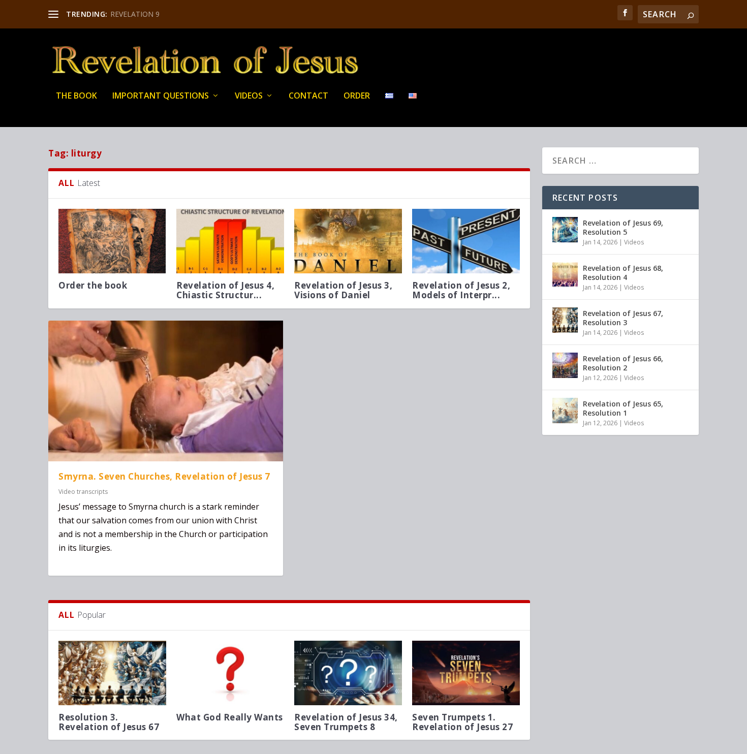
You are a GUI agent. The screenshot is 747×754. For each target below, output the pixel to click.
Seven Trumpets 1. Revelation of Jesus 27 (462, 722)
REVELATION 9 (135, 14)
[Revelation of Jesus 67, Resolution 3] (565, 320)
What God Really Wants (229, 717)
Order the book (92, 285)
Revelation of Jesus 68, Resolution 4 (623, 272)
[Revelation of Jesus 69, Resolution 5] (565, 229)
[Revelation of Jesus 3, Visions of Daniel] (348, 241)
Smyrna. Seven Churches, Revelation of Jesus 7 (164, 476)
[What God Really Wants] (230, 673)
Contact (308, 96)
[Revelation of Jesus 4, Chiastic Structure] (230, 241)
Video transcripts (83, 491)
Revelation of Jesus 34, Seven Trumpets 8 (346, 722)
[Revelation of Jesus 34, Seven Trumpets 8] (348, 673)
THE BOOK (76, 96)
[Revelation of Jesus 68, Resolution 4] (565, 275)
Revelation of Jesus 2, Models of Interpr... (461, 290)
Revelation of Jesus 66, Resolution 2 (623, 363)
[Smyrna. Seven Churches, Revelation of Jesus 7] (165, 391)
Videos (249, 96)
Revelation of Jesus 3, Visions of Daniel (343, 290)
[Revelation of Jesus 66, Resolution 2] (565, 365)
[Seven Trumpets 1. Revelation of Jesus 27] (466, 673)
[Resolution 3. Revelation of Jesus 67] (112, 673)
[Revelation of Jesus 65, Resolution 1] (565, 410)
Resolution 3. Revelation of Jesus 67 (108, 722)
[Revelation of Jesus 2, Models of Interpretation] (466, 241)
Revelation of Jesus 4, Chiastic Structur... (225, 290)
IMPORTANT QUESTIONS (160, 96)
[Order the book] (112, 241)
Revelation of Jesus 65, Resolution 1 (623, 408)
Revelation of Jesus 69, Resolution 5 (623, 227)
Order (357, 96)
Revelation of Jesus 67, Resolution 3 (623, 317)
